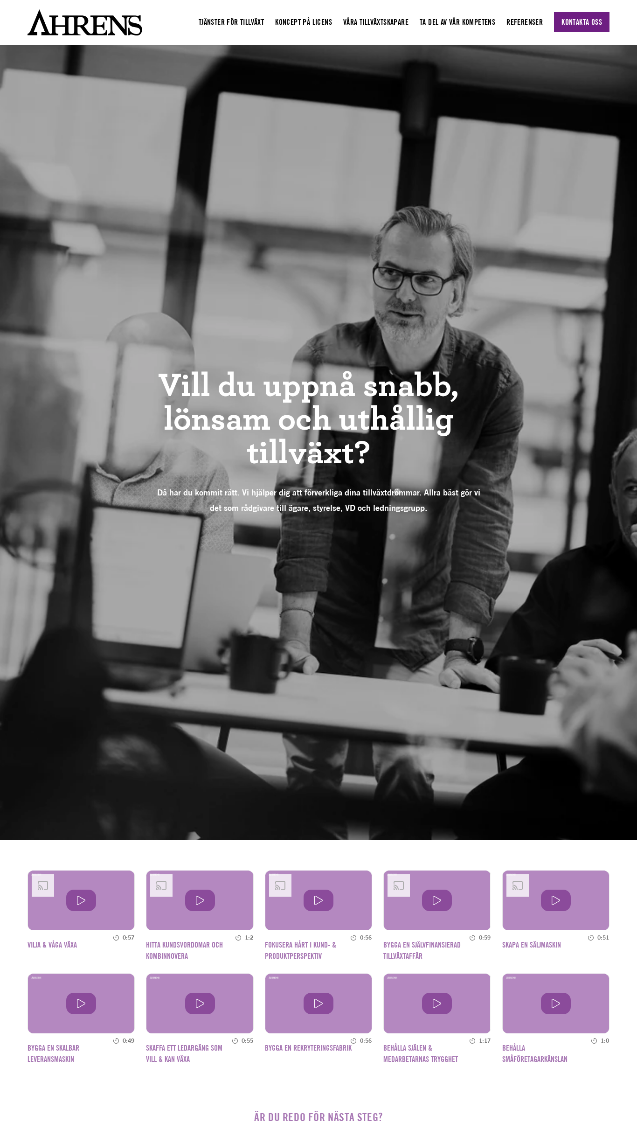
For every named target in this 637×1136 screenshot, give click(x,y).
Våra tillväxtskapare (376, 22)
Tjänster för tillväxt (231, 22)
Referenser (524, 22)
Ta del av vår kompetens (457, 22)
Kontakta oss (581, 22)
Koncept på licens (303, 22)
